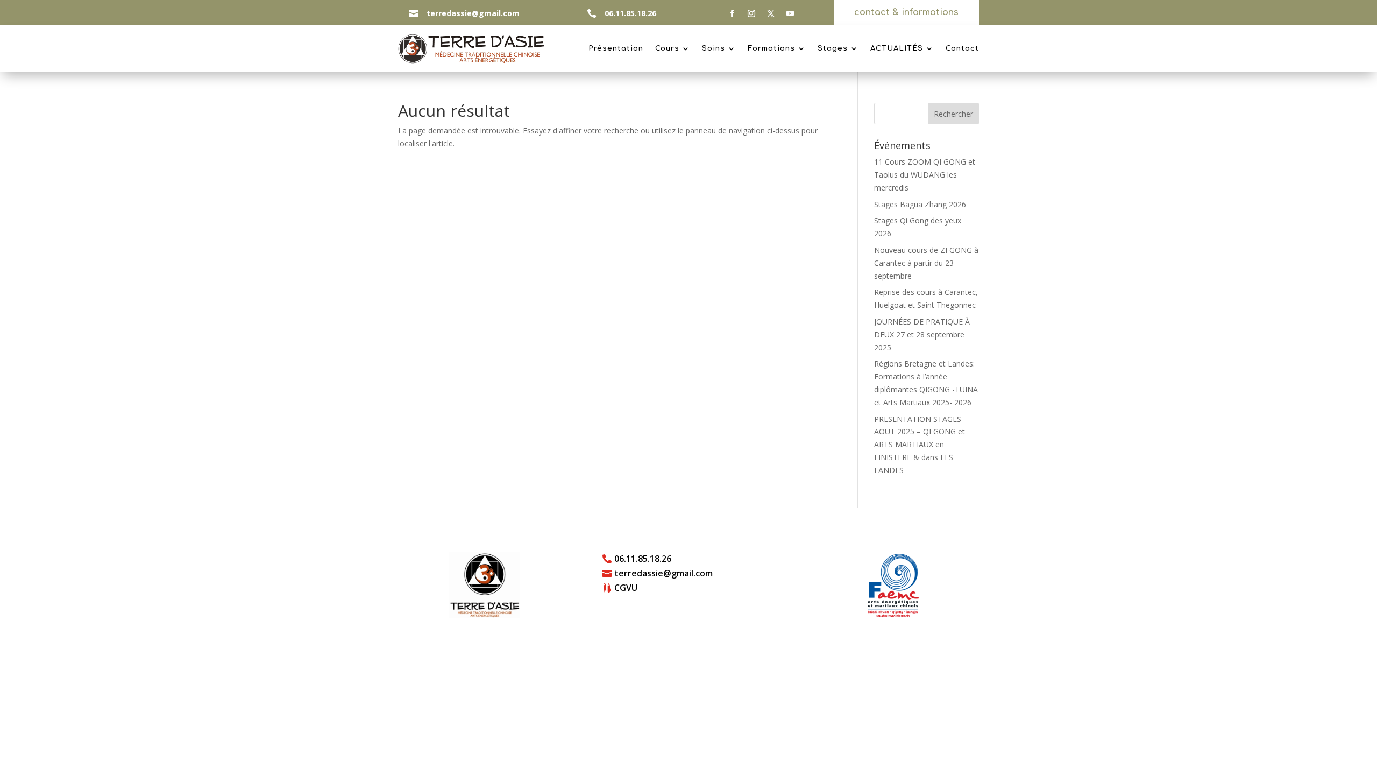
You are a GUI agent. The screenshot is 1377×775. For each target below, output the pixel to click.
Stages (833, 48)
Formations (771, 48)
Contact (962, 48)
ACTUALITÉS (896, 48)
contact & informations (906, 12)
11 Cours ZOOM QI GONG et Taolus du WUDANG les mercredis (924, 175)
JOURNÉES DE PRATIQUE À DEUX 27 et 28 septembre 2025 (922, 334)
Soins (713, 48)
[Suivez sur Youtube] (790, 13)
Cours (667, 48)
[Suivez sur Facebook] (732, 13)
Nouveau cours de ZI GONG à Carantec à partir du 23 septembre (926, 263)
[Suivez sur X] (770, 13)
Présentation (615, 48)
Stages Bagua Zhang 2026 (920, 204)
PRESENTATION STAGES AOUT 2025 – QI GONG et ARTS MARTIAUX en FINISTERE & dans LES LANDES (919, 444)
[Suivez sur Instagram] (751, 13)
